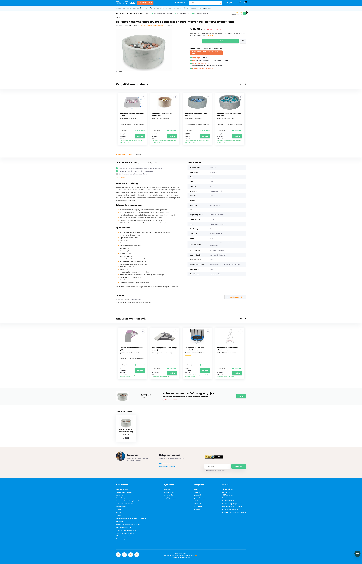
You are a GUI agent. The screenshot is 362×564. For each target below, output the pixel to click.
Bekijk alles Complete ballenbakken (151, 26)
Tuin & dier (160, 8)
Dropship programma (123, 539)
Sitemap (119, 510)
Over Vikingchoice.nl (122, 489)
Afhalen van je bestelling (124, 536)
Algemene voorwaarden (124, 492)
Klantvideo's (191, 8)
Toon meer (210, 35)
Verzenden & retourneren (124, 504)
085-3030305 (164, 463)
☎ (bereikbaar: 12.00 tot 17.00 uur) (132, 13)
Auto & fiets (170, 8)
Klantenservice (180, 3)
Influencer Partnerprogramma (126, 530)
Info (199, 8)
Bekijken (140, 136)
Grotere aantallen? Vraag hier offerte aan (205, 53)
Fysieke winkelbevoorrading (125, 533)
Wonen (118, 8)
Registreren (167, 489)
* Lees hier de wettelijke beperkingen (214, 470)
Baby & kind (127, 8)
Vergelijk (169, 26)
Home (118, 17)
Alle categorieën (144, 3)
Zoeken (118, 515)
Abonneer (238, 466)
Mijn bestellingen (169, 492)
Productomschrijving (124, 154)
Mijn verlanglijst (168, 495)
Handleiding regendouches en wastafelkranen (131, 518)
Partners (118, 513)
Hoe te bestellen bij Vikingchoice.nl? (127, 501)
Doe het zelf (181, 8)
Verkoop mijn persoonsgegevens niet (128, 524)
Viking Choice (133, 26)
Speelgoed (137, 8)
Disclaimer (119, 495)
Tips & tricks (207, 8)
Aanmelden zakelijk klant (124, 527)
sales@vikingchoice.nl (167, 466)
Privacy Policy (120, 498)
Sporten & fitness (149, 8)
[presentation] (241, 84)
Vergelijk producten (170, 498)
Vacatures (119, 521)
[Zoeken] (220, 3)
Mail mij (220, 41)
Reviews (138, 154)
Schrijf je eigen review (236, 297)
